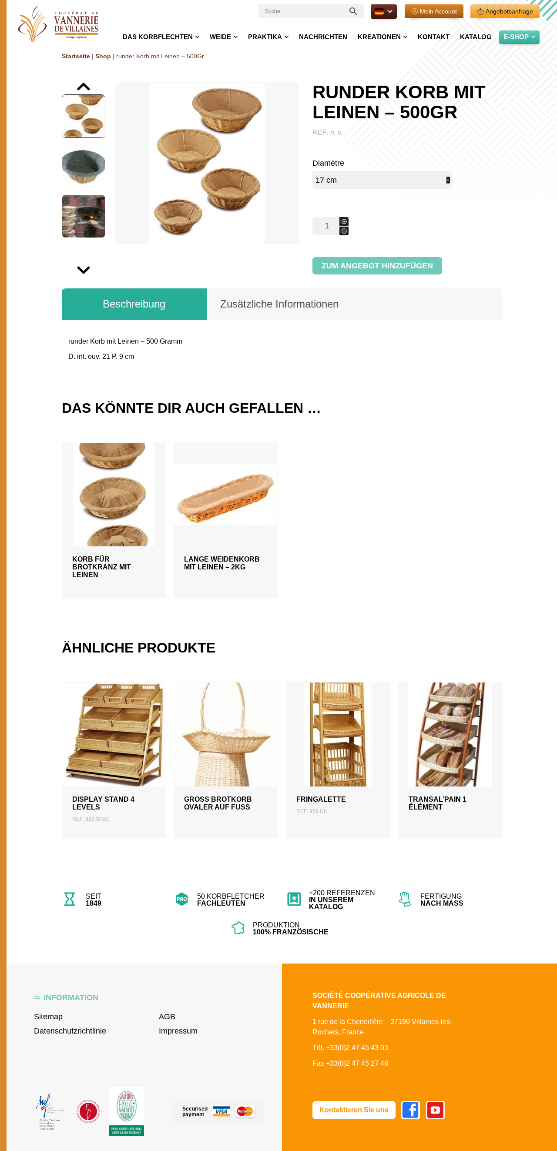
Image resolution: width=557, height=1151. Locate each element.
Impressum (178, 1031)
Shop (103, 56)
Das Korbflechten (158, 36)
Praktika (265, 36)
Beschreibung (134, 304)
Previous (63, 82)
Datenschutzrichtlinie (70, 1031)
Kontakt (434, 36)
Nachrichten (323, 36)
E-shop (516, 36)
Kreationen (379, 36)
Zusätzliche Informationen (279, 304)
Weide (220, 36)
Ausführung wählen (225, 753)
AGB (167, 1016)
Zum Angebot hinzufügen (377, 265)
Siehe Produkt (113, 533)
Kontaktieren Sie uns (354, 1110)
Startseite (76, 56)
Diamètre (328, 163)
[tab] (134, 304)
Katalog (476, 36)
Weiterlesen (113, 512)
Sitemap (48, 1016)
